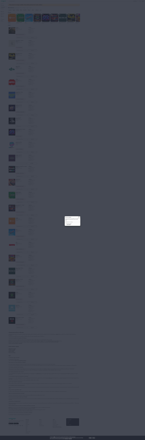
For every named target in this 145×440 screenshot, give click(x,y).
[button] (73, 224)
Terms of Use (66, 438)
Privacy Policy (70, 438)
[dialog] (72, 438)
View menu (32, 37)
